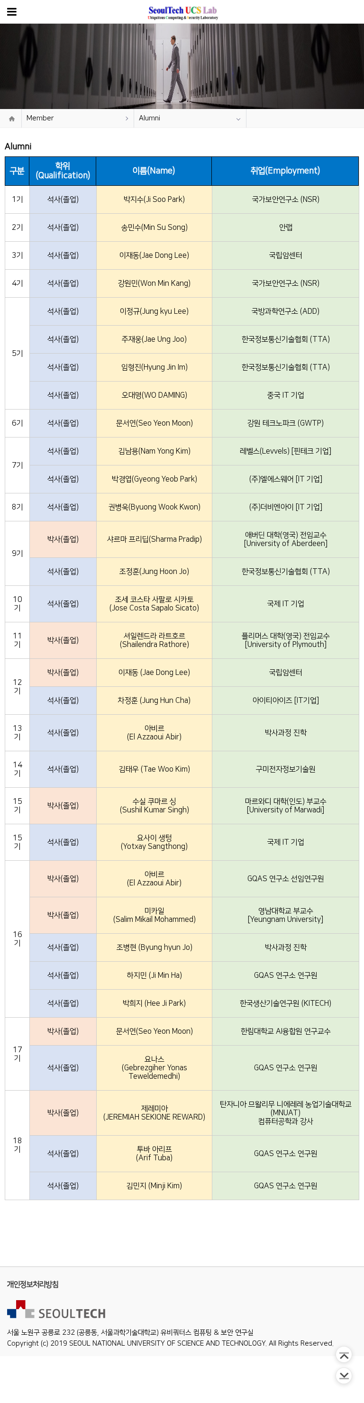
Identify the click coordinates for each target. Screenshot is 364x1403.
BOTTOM (344, 1375)
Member (40, 118)
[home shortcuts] (182, 11)
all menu (12, 11)
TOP (344, 1354)
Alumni (149, 118)
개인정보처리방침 (32, 1284)
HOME (11, 118)
